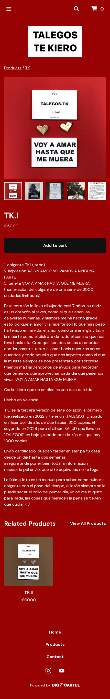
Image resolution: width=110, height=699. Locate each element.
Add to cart (55, 245)
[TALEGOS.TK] (55, 41)
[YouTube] (61, 670)
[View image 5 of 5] (97, 191)
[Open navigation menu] (8, 9)
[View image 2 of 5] (34, 191)
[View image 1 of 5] (13, 191)
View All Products (88, 523)
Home (55, 632)
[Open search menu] (76, 9)
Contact (55, 656)
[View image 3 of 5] (55, 191)
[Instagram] (48, 670)
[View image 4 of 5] (76, 191)
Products (12, 68)
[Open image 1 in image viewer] (55, 128)
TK (27, 68)
